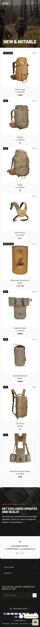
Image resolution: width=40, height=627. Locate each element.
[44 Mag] (20, 164)
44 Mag (20, 185)
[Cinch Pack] (20, 403)
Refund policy (6, 623)
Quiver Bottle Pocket (20, 376)
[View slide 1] (16, 553)
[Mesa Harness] (20, 212)
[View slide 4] (23, 553)
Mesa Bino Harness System (20, 471)
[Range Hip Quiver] (20, 307)
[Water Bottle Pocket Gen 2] (20, 260)
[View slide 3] (21, 553)
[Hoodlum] (20, 116)
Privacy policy (14, 623)
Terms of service (24, 623)
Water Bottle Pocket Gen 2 (20, 280)
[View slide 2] (19, 553)
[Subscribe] (35, 595)
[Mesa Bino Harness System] (20, 450)
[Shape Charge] (20, 69)
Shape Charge (20, 89)
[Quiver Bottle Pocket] (20, 355)
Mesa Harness (20, 233)
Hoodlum (20, 137)
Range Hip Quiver (20, 328)
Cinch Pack (20, 423)
